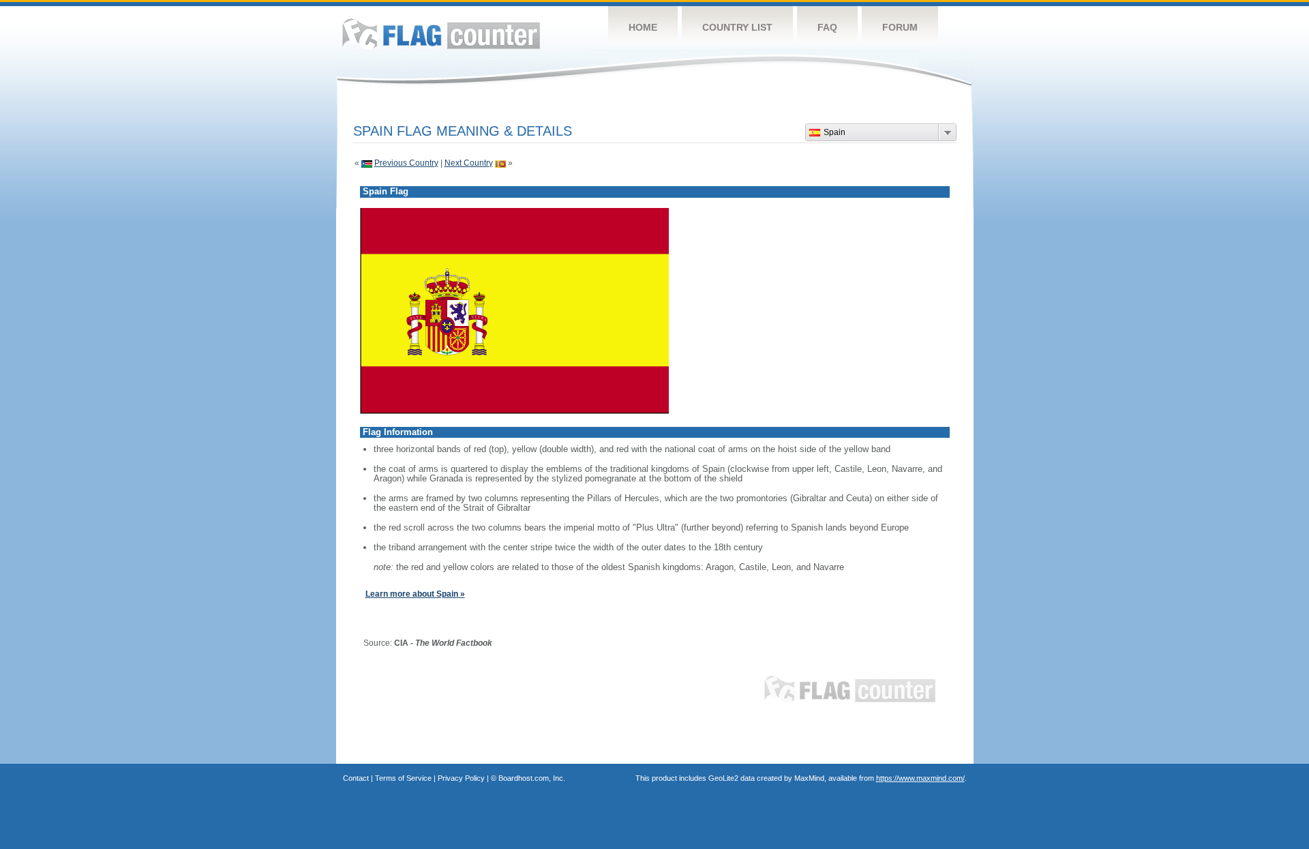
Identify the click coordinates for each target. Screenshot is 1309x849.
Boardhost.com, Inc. (531, 778)
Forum (900, 27)
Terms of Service (403, 778)
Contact (356, 778)
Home (643, 27)
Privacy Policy (461, 778)
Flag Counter (441, 33)
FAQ (827, 27)
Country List (737, 27)
